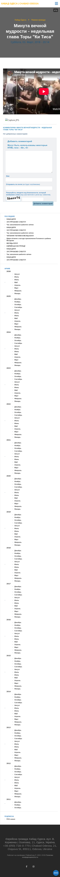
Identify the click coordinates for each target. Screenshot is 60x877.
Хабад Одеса (20, 20)
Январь (17, 293)
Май (16, 282)
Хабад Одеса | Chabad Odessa (20, 3)
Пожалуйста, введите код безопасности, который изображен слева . (28, 194)
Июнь (16, 280)
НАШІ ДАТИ (11, 219)
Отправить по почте (23, 184)
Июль (16, 277)
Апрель (17, 285)
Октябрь (17, 304)
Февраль (18, 291)
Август (17, 274)
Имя (7, 176)
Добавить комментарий (20, 141)
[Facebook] (26, 866)
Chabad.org (30, 855)
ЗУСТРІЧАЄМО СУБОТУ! (16, 222)
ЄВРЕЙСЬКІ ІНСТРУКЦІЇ (16, 246)
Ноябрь (17, 302)
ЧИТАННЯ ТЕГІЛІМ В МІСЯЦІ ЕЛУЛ (20, 236)
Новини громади (38, 20)
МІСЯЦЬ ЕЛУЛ (12, 243)
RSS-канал (11, 819)
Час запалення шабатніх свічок (19, 254)
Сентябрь (18, 307)
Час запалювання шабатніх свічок (20, 225)
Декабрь (17, 299)
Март (16, 288)
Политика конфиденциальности (37, 856)
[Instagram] (33, 866)
